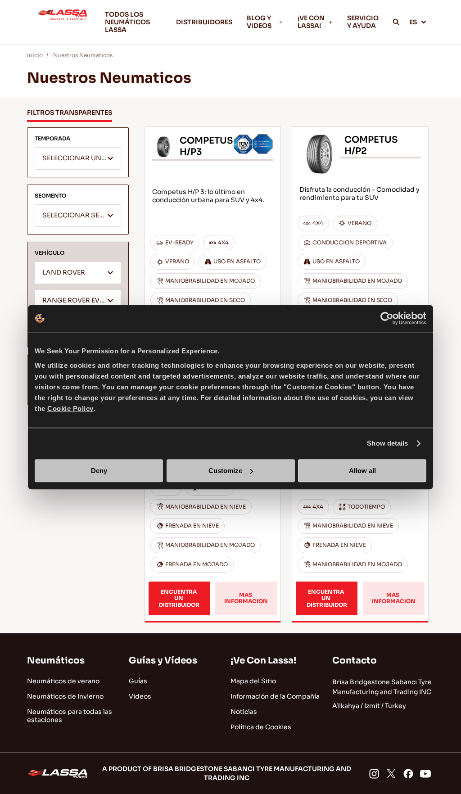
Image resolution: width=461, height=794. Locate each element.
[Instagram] (374, 773)
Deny (99, 470)
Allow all (362, 470)
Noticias (243, 712)
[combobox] (78, 158)
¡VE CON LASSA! (311, 22)
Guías (138, 681)
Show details (387, 443)
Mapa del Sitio (253, 681)
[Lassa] (62, 22)
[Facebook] (408, 773)
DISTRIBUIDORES (204, 22)
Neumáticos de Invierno (65, 696)
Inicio (35, 55)
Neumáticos (56, 660)
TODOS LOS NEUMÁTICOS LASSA (127, 22)
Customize (225, 470)
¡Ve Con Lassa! (263, 660)
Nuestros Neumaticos (83, 55)
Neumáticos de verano (63, 681)
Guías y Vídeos (163, 660)
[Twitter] (391, 773)
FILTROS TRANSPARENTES (69, 112)
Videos (140, 696)
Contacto (354, 660)
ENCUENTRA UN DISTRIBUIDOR (179, 598)
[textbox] (78, 158)
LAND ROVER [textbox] (63, 272)
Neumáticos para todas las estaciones (69, 716)
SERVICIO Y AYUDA (363, 22)
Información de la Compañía (275, 696)
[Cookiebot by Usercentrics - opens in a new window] (387, 318)
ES (413, 22)
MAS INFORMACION (246, 598)
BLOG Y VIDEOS (259, 22)
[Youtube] (425, 773)
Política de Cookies (260, 727)
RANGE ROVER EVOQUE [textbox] (80, 300)
